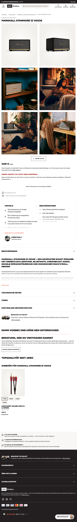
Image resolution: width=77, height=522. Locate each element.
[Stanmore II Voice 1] (20, 45)
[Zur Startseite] (13, 6)
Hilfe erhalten (15, 320)
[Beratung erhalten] (71, 517)
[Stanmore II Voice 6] (57, 133)
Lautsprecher (12, 14)
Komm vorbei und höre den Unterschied (30, 330)
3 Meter (17, 392)
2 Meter (11, 392)
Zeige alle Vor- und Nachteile (14, 233)
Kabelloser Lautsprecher (9, 17)
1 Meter (4, 392)
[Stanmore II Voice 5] (20, 133)
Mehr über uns (25, 488)
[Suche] (24, 6)
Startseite (4, 14)
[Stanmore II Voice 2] (57, 45)
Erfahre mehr (5, 285)
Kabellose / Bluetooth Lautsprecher (26, 14)
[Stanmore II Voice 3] (20, 89)
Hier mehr (73, 1)
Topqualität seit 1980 (17, 345)
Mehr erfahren (16, 170)
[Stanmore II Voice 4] (57, 89)
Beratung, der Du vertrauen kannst (27, 337)
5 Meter (4, 396)
